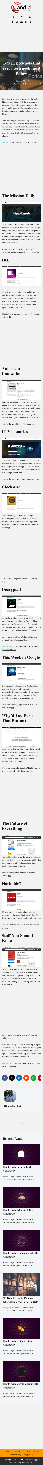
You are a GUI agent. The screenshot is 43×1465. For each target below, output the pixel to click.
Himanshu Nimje (21, 81)
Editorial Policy (33, 1451)
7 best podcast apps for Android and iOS (25, 142)
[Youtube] (21, 22)
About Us (8, 1451)
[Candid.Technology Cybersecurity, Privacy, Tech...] (21, 7)
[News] (30, 22)
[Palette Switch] (14, 17)
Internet (25, 1177)
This (32, 1035)
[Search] (30, 17)
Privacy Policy (15, 1454)
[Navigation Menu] (21, 17)
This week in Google (10, 686)
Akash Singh (9, 1177)
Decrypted (30, 621)
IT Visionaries (7, 460)
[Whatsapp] (33, 1078)
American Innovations (10, 402)
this (10, 317)
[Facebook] (12, 22)
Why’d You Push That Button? (24, 752)
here (38, 252)
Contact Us (19, 1451)
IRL (3, 292)
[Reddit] (26, 1078)
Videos (31, 1177)
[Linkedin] (26, 22)
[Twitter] (17, 22)
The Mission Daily (22, 224)
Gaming (19, 1177)
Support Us (28, 1454)
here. (3, 581)
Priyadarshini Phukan (12, 1308)
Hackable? (36, 915)
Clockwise (22, 518)
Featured (25, 1308)
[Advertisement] (21, 38)
